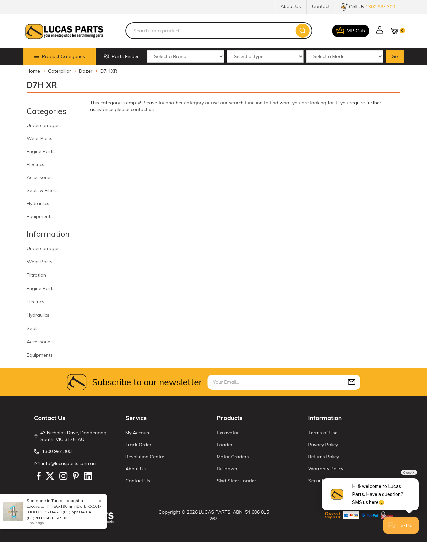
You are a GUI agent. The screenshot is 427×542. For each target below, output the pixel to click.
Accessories (40, 177)
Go (395, 56)
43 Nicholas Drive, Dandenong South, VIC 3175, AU (73, 436)
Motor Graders (233, 457)
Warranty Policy (325, 469)
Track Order (138, 445)
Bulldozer (227, 469)
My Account (138, 433)
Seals (33, 328)
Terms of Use (323, 433)
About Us (291, 6)
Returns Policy (323, 457)
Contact (321, 6)
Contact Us (137, 481)
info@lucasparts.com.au (69, 463)
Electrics (35, 164)
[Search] (303, 31)
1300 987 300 (56, 451)
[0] (394, 31)
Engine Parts (41, 151)
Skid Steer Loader (236, 481)
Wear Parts (39, 138)
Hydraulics (38, 203)
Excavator (228, 433)
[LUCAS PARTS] (64, 30)
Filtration (36, 275)
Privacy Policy (323, 445)
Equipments (40, 216)
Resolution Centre (144, 457)
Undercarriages (44, 125)
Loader (225, 445)
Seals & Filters (42, 190)
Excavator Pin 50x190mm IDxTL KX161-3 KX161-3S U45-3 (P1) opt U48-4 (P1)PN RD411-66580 (64, 512)
